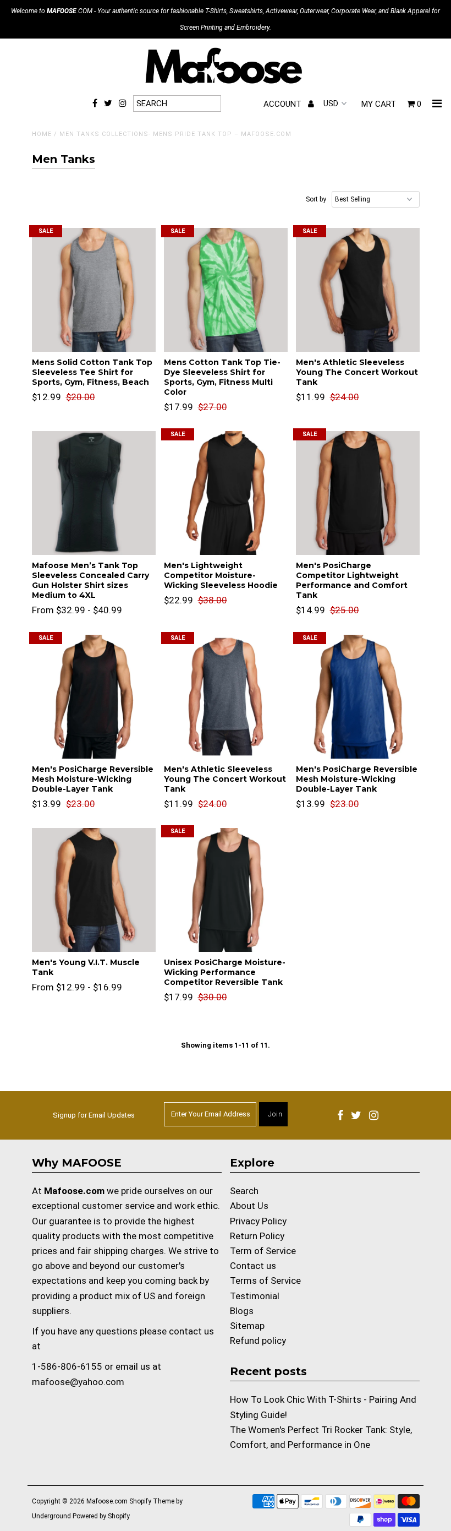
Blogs (242, 1310)
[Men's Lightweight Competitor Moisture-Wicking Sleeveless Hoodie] (226, 493)
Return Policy (257, 1235)
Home (42, 134)
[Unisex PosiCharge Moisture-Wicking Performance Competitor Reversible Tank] (226, 890)
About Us (249, 1205)
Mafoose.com (107, 1501)
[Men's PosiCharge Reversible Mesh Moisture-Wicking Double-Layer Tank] (94, 697)
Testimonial (254, 1295)
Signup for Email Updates (94, 1115)
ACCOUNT (283, 104)
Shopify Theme (151, 1501)
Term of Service (263, 1250)
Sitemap (247, 1325)
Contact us (253, 1265)
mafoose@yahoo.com (78, 1381)
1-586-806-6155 (67, 1366)
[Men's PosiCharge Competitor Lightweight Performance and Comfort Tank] (358, 493)
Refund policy (258, 1340)
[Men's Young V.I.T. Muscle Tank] (94, 890)
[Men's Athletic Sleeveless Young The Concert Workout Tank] (358, 290)
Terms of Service (265, 1280)
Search (244, 1190)
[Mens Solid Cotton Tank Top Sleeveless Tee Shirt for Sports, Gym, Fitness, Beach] (94, 290)
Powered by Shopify (101, 1516)
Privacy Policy (258, 1221)
